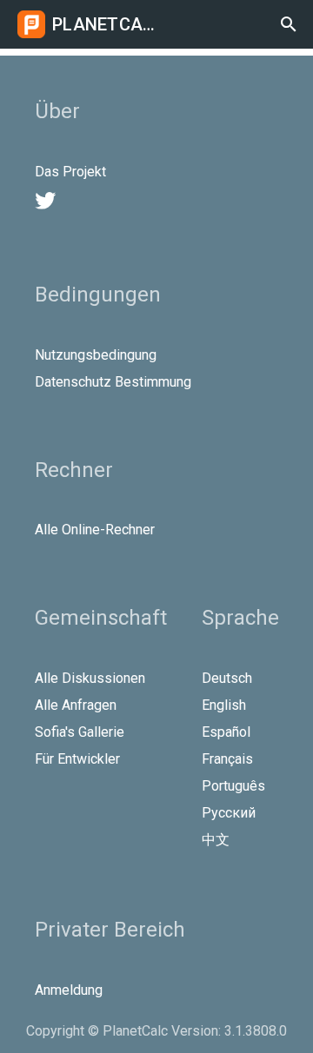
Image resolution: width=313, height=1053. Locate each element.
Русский (229, 813)
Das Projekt (70, 171)
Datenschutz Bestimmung (113, 382)
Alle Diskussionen (90, 678)
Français (227, 759)
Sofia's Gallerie (79, 732)
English (224, 705)
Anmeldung (69, 990)
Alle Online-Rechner (95, 529)
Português (233, 786)
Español (226, 732)
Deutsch (227, 678)
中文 (216, 839)
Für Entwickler (77, 759)
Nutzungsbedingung (95, 355)
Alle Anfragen (76, 705)
